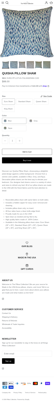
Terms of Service (30, 392)
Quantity (5, 135)
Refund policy (42, 392)
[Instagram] (3, 299)
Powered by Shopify (23, 399)
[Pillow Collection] (27, 3)
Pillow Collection (11, 399)
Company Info (6, 392)
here (31, 293)
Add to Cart (27, 152)
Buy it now (27, 160)
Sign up (8, 361)
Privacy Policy (17, 392)
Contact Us (6, 313)
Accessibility (7, 328)
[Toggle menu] (3, 3)
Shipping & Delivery (9, 317)
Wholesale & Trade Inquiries (13, 324)
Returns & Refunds (9, 321)
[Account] (45, 3)
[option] (27, 33)
